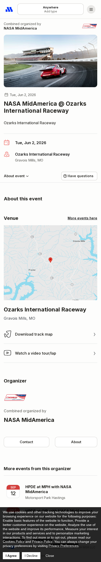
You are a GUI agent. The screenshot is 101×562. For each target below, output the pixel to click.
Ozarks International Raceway (30, 122)
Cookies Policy (13, 541)
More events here (82, 218)
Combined (11, 24)
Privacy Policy (42, 541)
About (76, 442)
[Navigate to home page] (9, 9)
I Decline (31, 556)
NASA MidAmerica (20, 28)
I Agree (11, 556)
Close (50, 556)
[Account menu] (91, 9)
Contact (26, 442)
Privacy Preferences (63, 545)
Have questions (80, 176)
